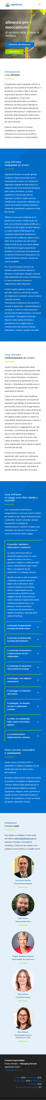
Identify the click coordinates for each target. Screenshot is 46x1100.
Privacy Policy (20, 1081)
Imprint (18, 1078)
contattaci (14, 51)
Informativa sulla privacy (28, 1087)
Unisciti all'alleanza (20, 44)
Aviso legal (32, 1078)
